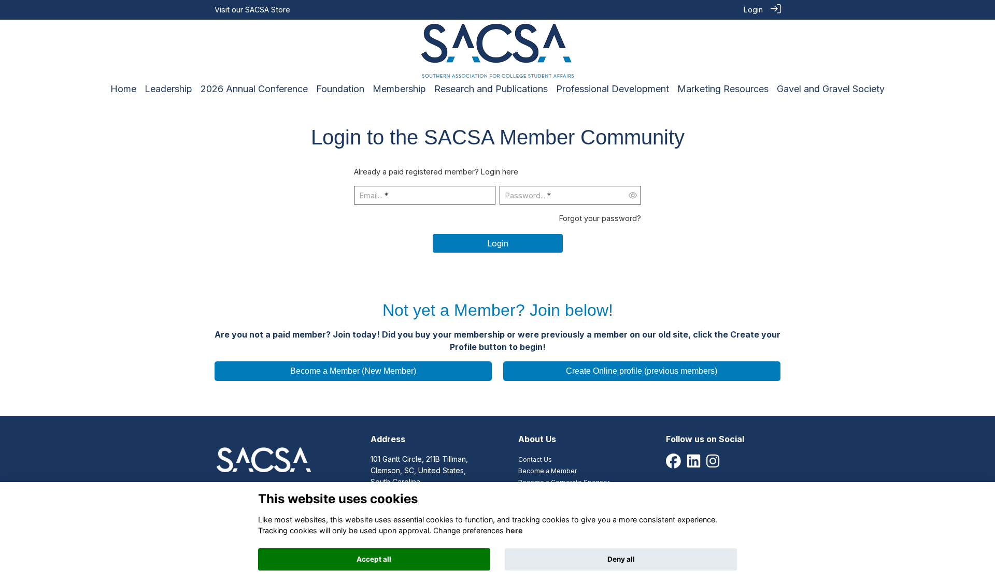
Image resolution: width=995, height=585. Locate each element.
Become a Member (547, 471)
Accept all (374, 559)
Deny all (621, 559)
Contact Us (535, 459)
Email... (371, 195)
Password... (525, 195)
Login (753, 9)
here (514, 530)
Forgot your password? (600, 218)
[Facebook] (673, 463)
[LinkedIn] (693, 463)
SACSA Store (267, 9)
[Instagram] (712, 463)
